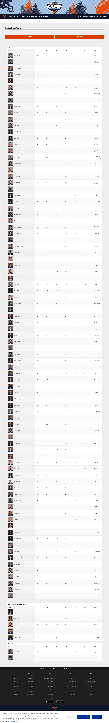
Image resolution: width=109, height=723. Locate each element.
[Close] (106, 717)
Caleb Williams (17, 570)
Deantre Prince (17, 430)
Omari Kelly (16, 290)
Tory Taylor (16, 519)
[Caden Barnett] (10, 80)
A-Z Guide (72, 675)
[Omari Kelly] (10, 290)
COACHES (80, 36)
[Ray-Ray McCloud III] (10, 367)
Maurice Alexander (18, 61)
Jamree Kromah (17, 303)
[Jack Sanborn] (10, 462)
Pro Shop (91, 686)
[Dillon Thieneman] (10, 525)
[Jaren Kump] (10, 309)
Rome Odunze (17, 424)
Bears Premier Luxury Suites (50, 678)
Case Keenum (17, 284)
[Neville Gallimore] (10, 188)
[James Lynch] (10, 341)
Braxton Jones (17, 265)
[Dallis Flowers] (10, 651)
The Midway (50, 681)
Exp (85, 50)
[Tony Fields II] (10, 176)
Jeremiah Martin (17, 354)
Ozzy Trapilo (16, 551)
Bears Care (91, 678)
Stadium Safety (72, 694)
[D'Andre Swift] (10, 513)
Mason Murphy (17, 405)
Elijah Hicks (16, 624)
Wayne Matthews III (18, 360)
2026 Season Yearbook (91, 675)
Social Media (91, 691)
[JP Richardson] (10, 449)
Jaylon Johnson (17, 252)
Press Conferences (30, 694)
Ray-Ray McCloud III (18, 367)
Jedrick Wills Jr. (17, 576)
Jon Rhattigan (17, 443)
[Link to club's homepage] (4, 16)
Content (30, 673)
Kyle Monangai (17, 386)
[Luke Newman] (10, 411)
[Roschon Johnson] (10, 258)
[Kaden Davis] (10, 157)
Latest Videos (30, 681)
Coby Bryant (16, 125)
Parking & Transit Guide (72, 686)
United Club (50, 694)
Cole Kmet (16, 297)
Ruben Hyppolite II (18, 214)
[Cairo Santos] (10, 468)
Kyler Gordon (17, 618)
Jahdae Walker (17, 564)
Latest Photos (31, 678)
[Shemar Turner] (10, 637)
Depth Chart (15, 678)
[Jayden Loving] (10, 335)
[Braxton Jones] (10, 265)
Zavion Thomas (17, 538)
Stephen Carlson (17, 144)
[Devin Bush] (10, 138)
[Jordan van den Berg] (10, 557)
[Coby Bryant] (10, 125)
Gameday (72, 673)
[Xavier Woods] (10, 583)
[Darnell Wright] (10, 589)
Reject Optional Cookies (83, 717)
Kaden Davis (16, 157)
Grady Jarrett (17, 239)
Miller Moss (16, 392)
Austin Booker (17, 106)
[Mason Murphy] (10, 405)
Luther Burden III (17, 131)
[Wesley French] (10, 182)
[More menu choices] (50, 16)
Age (76, 50)
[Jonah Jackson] (10, 233)
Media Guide (16, 683)
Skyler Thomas (17, 532)
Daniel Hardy (16, 201)
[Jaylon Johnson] (10, 252)
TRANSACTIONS (29, 36)
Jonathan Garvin (17, 657)
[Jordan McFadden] (10, 373)
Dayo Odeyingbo (17, 417)
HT (56, 50)
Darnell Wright (17, 589)
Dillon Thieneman (18, 525)
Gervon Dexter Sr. (18, 163)
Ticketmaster (50, 691)
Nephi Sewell (17, 481)
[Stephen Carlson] (10, 144)
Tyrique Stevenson (18, 494)
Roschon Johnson (18, 259)
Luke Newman (17, 411)
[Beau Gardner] (10, 195)
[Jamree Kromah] (10, 303)
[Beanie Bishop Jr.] (10, 93)
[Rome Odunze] (10, 424)
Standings (16, 689)
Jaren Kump (16, 309)
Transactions (16, 694)
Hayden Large (17, 316)
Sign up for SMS (91, 689)
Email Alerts (91, 683)
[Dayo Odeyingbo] (10, 417)
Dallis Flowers (17, 651)
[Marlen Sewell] (10, 475)
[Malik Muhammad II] (10, 398)
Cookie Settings (70, 717)
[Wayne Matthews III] (10, 360)
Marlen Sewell (17, 475)
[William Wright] (10, 595)
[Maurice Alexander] (10, 61)
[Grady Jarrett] (10, 239)
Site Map (91, 694)
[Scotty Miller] (10, 379)
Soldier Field (72, 691)
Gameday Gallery (30, 689)
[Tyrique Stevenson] (10, 494)
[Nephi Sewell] (10, 481)
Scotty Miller (16, 379)
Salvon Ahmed (17, 55)
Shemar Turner (17, 637)
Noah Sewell (16, 631)
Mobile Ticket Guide (50, 683)
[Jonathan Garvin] (10, 657)
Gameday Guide (72, 681)
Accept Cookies (96, 717)
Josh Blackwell (17, 100)
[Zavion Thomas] (10, 538)
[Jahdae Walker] (10, 564)
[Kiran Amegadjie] (10, 68)
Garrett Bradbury (17, 112)
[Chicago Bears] (54, 709)
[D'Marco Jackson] (10, 227)
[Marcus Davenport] (10, 150)
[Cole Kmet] (10, 297)
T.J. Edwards (17, 169)
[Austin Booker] (10, 106)
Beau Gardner (17, 195)
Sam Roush (16, 456)
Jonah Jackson (17, 233)
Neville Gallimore (17, 189)
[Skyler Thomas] (10, 532)
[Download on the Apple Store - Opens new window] (49, 702)
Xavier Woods (17, 583)
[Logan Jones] (10, 278)
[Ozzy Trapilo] (10, 551)
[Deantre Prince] (10, 430)
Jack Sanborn (17, 462)
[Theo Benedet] (10, 87)
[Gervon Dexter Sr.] (10, 163)
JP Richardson (17, 449)
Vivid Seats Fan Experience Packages (50, 689)
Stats (16, 691)
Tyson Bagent (17, 74)
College (95, 50)
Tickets (50, 673)
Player (9, 50)
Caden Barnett (17, 81)
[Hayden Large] (10, 316)
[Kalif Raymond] (10, 436)
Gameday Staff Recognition (72, 683)
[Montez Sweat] (10, 506)
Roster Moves (30, 686)
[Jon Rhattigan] (10, 443)
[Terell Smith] (10, 487)
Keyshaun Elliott (17, 611)
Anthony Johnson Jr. (18, 246)
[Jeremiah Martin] (10, 354)
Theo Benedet (17, 87)
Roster (15, 675)
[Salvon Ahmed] (10, 55)
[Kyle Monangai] (10, 386)
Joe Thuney (16, 545)
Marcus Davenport (18, 150)
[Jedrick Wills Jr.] (10, 576)
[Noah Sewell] (10, 631)
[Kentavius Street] (10, 500)
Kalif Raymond (17, 437)
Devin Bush (16, 138)
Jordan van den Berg (18, 557)
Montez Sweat (17, 506)
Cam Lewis (16, 322)
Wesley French (17, 182)
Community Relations (91, 681)
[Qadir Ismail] (10, 220)
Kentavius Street (17, 500)
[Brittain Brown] (10, 119)
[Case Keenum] (10, 284)
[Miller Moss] (10, 392)
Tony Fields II (17, 176)
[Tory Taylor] (10, 519)
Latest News (30, 675)
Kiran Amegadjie (17, 68)
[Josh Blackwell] (10, 100)
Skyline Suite (50, 686)
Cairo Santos (17, 468)
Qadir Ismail (16, 220)
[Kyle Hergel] (10, 208)
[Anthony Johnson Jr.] (10, 246)
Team (16, 673)
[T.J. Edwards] (10, 169)
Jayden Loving (17, 335)
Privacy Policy (14, 721)
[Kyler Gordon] (10, 618)
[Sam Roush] (10, 456)
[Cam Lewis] (10, 322)
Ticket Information (50, 675)
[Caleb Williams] (10, 570)
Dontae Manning (17, 347)
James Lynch (17, 341)
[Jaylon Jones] (10, 271)
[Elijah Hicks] (10, 624)
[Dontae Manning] (10, 347)
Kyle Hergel (16, 208)
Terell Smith (16, 487)
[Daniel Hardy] (10, 201)
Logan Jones (17, 278)
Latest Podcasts (30, 683)
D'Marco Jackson (17, 227)
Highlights (30, 691)
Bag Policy (72, 678)
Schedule (16, 686)
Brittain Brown (17, 119)
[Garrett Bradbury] (10, 112)
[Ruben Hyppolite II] (10, 214)
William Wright (17, 595)
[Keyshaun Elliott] (10, 611)
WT (66, 50)
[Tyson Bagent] (10, 74)
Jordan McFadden (18, 373)
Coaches (16, 681)
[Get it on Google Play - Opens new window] (60, 703)
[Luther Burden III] (10, 131)
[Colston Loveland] (10, 328)
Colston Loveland (18, 328)
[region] (54, 717)
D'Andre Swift (17, 513)
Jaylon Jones (17, 271)
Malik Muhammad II (18, 398)
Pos (47, 50)
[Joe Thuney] (10, 545)
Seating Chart (72, 689)
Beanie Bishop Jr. (18, 93)
